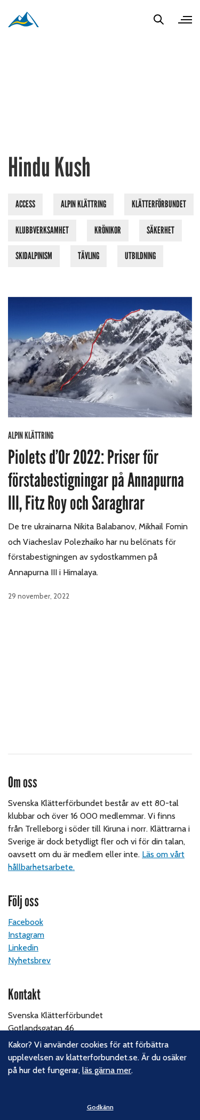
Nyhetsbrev (29, 960)
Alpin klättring (83, 204)
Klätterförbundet (159, 204)
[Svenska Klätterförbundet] (23, 19)
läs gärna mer (106, 1070)
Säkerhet (160, 230)
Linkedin (23, 947)
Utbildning (140, 256)
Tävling (88, 256)
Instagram (26, 935)
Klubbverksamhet (42, 230)
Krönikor (107, 230)
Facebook (25, 922)
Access (25, 204)
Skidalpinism (33, 256)
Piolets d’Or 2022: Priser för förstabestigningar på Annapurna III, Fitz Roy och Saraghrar (96, 480)
